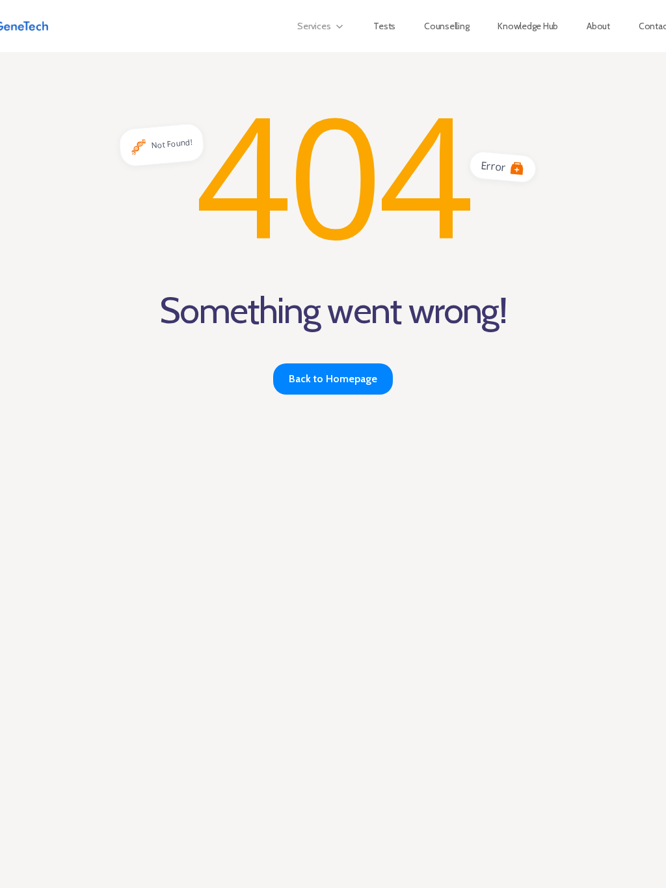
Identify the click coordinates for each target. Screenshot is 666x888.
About (598, 26)
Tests (384, 26)
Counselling (446, 26)
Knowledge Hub (528, 26)
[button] (321, 26)
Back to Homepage (333, 378)
